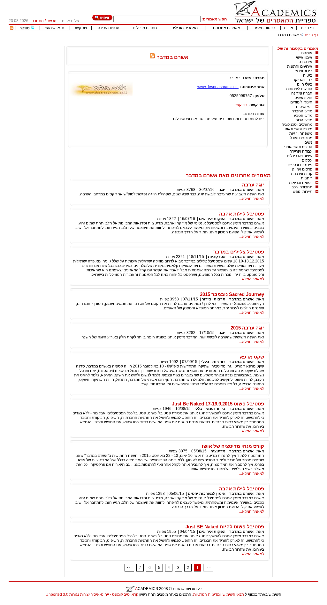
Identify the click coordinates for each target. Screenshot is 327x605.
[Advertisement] (202, 44)
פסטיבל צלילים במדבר (238, 251)
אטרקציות (216, 256)
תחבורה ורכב (302, 187)
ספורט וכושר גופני (298, 147)
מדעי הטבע (303, 115)
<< (129, 567)
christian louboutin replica (25, 603)
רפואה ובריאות (300, 182)
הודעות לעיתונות (299, 89)
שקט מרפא (252, 356)
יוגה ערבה (253, 184)
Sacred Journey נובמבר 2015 (232, 294)
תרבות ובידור (213, 299)
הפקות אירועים (212, 218)
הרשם (52, 21)
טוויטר (25, 28)
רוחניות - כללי (213, 361)
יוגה (221, 189)
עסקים (307, 160)
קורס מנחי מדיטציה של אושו (233, 446)
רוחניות (306, 178)
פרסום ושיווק (302, 169)
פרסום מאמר (264, 28)
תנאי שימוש (54, 28)
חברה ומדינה (301, 93)
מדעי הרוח (303, 120)
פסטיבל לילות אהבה (241, 213)
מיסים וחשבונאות (298, 129)
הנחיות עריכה (108, 28)
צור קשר (80, 28)
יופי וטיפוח (304, 106)
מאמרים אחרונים (226, 28)
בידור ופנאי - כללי (209, 408)
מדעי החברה (302, 111)
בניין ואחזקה (302, 80)
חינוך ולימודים (301, 102)
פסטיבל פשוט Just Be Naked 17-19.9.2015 (218, 403)
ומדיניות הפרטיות (207, 594)
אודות (288, 28)
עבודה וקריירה (301, 151)
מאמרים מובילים (184, 28)
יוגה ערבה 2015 (247, 327)
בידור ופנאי (303, 71)
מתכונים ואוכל (301, 138)
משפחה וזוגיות (300, 133)
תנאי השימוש (233, 594)
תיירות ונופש (302, 191)
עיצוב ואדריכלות (299, 156)
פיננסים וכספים (300, 165)
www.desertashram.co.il (218, 87)
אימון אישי (304, 57)
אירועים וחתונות (299, 66)
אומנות (306, 53)
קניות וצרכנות (301, 173)
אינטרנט (305, 62)
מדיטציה (217, 451)
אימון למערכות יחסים (206, 493)
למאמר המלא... (251, 198)
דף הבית (308, 28)
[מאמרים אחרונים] (11, 28)
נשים (308, 142)
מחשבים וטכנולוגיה (297, 124)
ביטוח (307, 75)
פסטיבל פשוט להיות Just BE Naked (225, 526)
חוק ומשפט (303, 97)
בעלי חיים (304, 84)
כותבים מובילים (145, 28)
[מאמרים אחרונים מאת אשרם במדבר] (152, 57)
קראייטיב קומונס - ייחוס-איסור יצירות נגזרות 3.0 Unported (92, 594)
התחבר (38, 21)
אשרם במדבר (241, 189)
